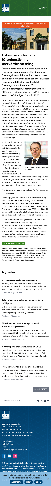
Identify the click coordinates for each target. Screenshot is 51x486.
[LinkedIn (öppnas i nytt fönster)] (9, 456)
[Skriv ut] (48, 401)
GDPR (38, 482)
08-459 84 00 (15, 429)
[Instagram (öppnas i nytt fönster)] (15, 456)
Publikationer (8, 444)
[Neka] (48, 479)
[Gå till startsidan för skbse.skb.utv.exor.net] (5, 8)
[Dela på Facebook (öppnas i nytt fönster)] (38, 401)
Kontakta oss (7, 441)
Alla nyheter (41, 389)
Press (4, 447)
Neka (28, 482)
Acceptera (16, 482)
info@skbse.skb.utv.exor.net (21, 432)
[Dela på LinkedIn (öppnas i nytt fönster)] (45, 401)
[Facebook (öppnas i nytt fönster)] (4, 456)
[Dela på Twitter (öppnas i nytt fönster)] (41, 401)
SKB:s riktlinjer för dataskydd (14, 450)
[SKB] (5, 414)
